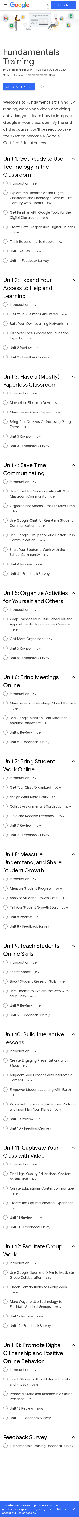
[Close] (74, 1509)
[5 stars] (46, 75)
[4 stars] (42, 75)
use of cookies (26, 1513)
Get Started (15, 87)
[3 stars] (38, 75)
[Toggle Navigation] (5, 5)
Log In (63, 5)
